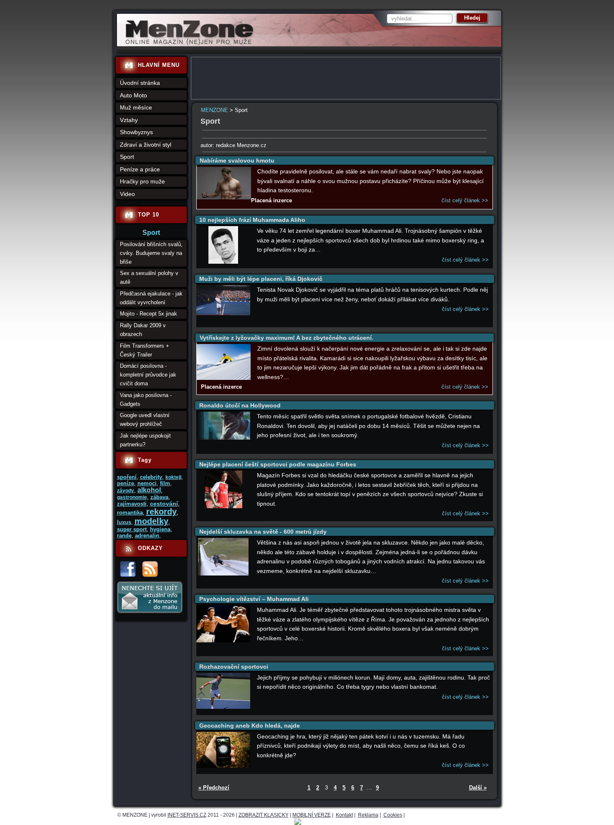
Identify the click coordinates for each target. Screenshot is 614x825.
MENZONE (214, 110)
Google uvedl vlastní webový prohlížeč (145, 419)
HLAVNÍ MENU (159, 65)
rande (124, 535)
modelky (151, 521)
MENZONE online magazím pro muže (186, 43)
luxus (124, 522)
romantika (130, 512)
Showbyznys (136, 132)
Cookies (392, 814)
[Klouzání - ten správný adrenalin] (223, 573)
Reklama (368, 814)
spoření (127, 477)
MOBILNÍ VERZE (311, 814)
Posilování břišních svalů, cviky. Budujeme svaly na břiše (151, 253)
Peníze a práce (140, 169)
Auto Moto (133, 95)
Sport (127, 156)
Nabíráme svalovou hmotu (237, 160)
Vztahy (129, 120)
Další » (478, 787)
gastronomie (132, 497)
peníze (125, 483)
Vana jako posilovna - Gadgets (146, 399)
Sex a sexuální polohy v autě (149, 277)
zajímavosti (132, 504)
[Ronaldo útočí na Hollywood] (223, 438)
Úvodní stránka (140, 82)
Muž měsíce (136, 107)
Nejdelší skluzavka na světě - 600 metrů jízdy (263, 531)
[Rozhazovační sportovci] (223, 707)
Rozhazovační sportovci (233, 666)
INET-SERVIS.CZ (186, 814)
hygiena (160, 529)
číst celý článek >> (464, 200)
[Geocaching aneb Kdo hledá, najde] (223, 766)
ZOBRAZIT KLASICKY (263, 814)
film (165, 483)
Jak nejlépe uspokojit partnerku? (145, 440)
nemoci (147, 483)
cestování (164, 503)
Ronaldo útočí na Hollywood (240, 405)
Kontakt (344, 814)
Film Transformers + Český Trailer (144, 350)
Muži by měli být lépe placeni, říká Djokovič (260, 278)
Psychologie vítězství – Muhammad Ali (254, 599)
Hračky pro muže (142, 181)
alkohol (149, 490)
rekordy (161, 511)
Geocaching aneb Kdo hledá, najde (249, 725)
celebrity (151, 477)
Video (127, 194)
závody (125, 491)
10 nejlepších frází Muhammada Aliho (252, 219)
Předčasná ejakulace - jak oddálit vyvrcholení (151, 298)
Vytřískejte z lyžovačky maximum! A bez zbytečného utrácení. (286, 337)
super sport (132, 529)
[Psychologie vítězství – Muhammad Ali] (223, 640)
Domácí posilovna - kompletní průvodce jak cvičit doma (148, 375)
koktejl (173, 477)
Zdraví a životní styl (145, 144)
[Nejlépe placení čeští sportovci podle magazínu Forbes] (223, 506)
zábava (159, 497)
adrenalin (147, 535)
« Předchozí (213, 787)
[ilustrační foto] (224, 197)
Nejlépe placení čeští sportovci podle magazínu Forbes (277, 464)
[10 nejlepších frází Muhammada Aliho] (223, 262)
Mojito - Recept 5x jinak (148, 314)
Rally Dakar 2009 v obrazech (143, 329)
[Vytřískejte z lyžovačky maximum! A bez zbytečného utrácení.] (224, 378)
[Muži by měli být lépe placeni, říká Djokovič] (223, 313)
